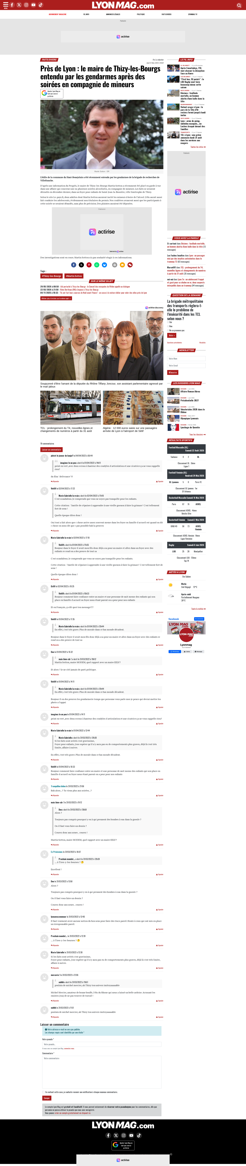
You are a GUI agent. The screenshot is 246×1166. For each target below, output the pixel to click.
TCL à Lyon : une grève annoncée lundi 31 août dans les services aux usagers (191, 139)
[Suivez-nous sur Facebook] (186, 635)
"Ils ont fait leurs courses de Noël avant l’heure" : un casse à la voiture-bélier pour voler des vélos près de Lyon (103, 292)
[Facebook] (11, 5)
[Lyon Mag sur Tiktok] (138, 1137)
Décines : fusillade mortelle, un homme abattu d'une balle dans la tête (192, 97)
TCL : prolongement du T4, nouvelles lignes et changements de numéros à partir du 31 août (186, 270)
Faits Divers (166, 14)
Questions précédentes (174, 342)
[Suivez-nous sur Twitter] (115, 1137)
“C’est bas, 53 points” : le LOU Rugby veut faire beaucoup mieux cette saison (192, 83)
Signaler (160, 481)
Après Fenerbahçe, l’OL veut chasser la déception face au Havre (192, 70)
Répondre (56, 481)
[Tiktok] (40, 5)
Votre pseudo (48, 1039)
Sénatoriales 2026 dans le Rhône (193, 411)
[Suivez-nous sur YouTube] (130, 1137)
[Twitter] (18, 5)
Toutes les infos (197, 146)
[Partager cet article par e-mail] (122, 264)
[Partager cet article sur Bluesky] (104, 264)
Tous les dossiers (196, 434)
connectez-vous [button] (69, 1048)
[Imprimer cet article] (114, 264)
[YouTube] (32, 5)
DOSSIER (183, 389)
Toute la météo (197, 608)
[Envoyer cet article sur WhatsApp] (96, 264)
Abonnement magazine (57, 14)
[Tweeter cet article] (81, 264)
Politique (141, 14)
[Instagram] (25, 5)
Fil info (86, 14)
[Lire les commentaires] (130, 264)
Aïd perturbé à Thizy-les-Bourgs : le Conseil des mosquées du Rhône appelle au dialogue (95, 286)
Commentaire (48, 1053)
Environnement (186, 104)
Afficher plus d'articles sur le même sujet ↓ (56, 298)
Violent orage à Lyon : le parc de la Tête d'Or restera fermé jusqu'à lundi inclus (193, 111)
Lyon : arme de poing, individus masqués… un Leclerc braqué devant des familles (193, 125)
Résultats (202, 342)
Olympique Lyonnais (189, 418)
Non (170, 326)
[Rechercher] (238, 5)
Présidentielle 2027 (190, 400)
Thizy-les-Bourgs (52, 275)
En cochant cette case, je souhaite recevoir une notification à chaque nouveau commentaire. (81, 1092)
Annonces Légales (113, 14)
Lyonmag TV (192, 14)
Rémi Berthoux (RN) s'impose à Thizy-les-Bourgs (79, 289)
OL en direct (185, 65)
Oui (170, 322)
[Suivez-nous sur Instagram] (123, 1137)
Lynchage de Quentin (190, 427)
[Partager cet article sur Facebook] (73, 264)
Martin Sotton (74, 275)
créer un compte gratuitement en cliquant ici (72, 1113)
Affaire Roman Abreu (190, 391)
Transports (185, 132)
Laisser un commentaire (51, 449)
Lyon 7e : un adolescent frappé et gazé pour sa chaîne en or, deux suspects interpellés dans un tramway (186, 282)
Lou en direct (186, 77)
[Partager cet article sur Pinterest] (89, 264)
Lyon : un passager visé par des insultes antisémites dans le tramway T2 (186, 258)
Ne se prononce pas (176, 330)
